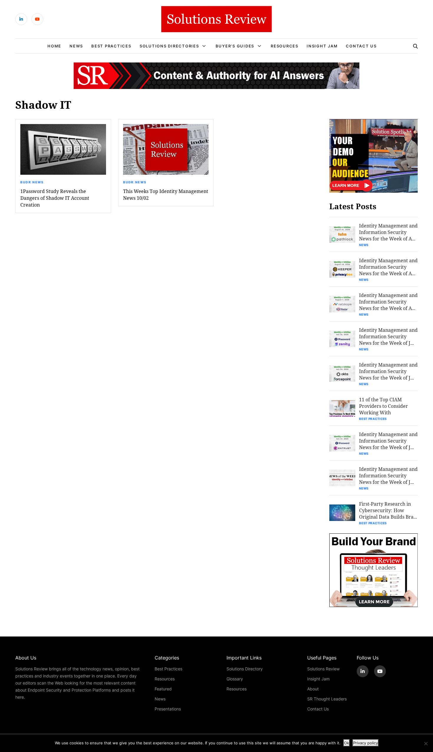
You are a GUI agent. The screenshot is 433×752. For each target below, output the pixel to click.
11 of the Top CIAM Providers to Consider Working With (383, 405)
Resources (284, 46)
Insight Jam (322, 46)
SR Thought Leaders (327, 699)
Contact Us (361, 46)
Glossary (235, 679)
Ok (346, 743)
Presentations (168, 709)
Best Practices (111, 46)
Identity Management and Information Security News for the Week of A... (388, 232)
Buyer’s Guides (235, 46)
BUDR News (32, 182)
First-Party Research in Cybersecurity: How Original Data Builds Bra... (388, 510)
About (313, 689)
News (76, 46)
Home (54, 46)
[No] (426, 743)
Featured (163, 689)
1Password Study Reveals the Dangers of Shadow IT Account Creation (54, 198)
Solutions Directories (169, 46)
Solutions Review (323, 669)
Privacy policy (365, 743)
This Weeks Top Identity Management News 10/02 (165, 194)
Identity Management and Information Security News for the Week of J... (388, 336)
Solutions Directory (245, 669)
